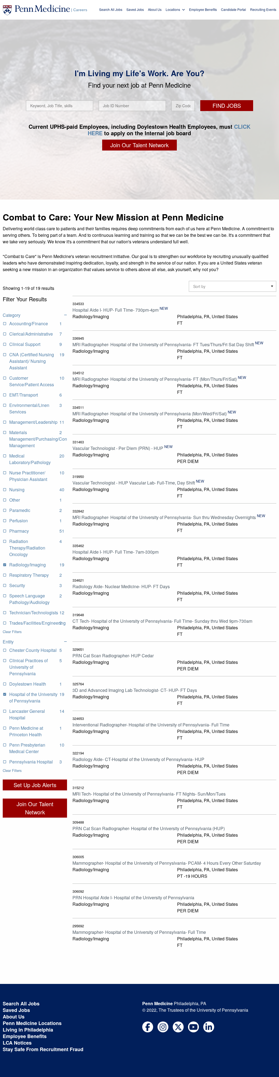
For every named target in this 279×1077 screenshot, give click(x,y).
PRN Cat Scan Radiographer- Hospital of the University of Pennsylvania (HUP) (148, 828)
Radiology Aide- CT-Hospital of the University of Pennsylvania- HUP (138, 759)
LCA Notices (17, 1042)
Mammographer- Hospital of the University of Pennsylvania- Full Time (139, 932)
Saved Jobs (135, 9)
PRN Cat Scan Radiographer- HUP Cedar (113, 655)
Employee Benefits (203, 9)
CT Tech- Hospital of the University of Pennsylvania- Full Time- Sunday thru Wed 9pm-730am (162, 621)
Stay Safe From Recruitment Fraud (43, 1049)
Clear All (9, 304)
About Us (155, 9)
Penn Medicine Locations (32, 1023)
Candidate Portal (233, 9)
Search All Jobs (110, 9)
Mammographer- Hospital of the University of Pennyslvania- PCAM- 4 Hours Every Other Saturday (166, 863)
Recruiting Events (263, 9)
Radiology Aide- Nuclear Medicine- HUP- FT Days (121, 586)
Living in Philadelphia (28, 1029)
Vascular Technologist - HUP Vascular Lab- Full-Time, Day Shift (133, 483)
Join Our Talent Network (139, 145)
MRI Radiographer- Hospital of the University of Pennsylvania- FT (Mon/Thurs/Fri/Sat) (154, 379)
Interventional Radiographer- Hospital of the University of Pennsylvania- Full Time (150, 725)
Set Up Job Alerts (35, 785)
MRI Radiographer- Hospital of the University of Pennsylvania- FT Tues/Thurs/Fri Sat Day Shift (163, 344)
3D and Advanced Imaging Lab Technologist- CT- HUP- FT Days (134, 690)
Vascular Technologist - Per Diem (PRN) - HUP (117, 448)
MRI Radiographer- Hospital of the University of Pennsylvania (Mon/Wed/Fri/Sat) (149, 413)
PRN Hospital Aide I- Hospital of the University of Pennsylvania (133, 897)
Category (11, 315)
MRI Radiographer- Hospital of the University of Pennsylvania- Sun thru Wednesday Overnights (164, 517)
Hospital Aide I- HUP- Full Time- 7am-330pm (115, 552)
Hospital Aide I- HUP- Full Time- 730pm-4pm (115, 310)
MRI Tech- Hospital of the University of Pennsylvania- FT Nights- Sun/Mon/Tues (149, 794)
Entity (8, 642)
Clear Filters (12, 631)
